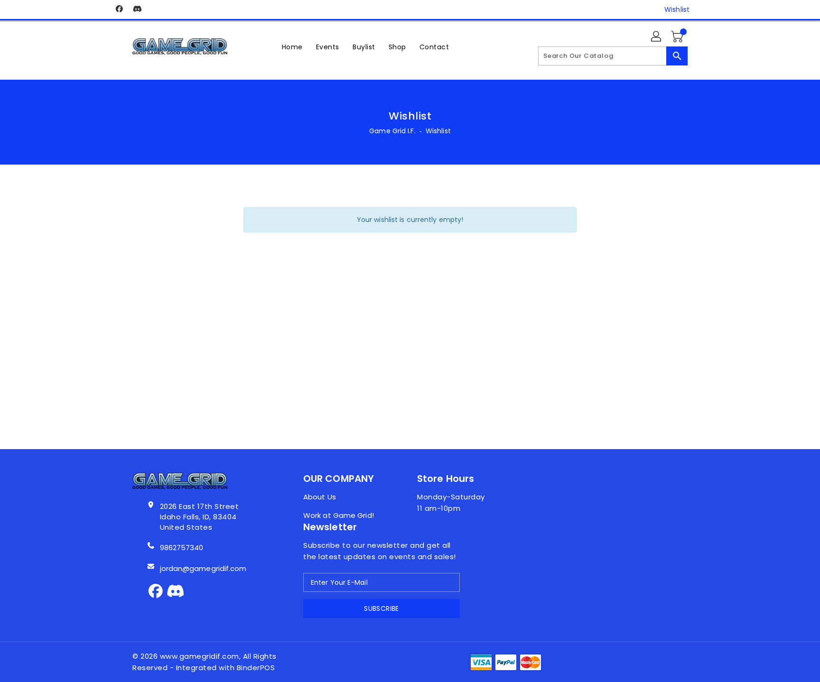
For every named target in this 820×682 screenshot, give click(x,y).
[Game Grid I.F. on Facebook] (119, 9)
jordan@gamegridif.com (203, 568)
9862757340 (182, 548)
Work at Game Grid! (338, 515)
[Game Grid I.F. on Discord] (137, 9)
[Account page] (656, 37)
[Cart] (678, 37)
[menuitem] (292, 46)
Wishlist (677, 9)
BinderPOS (256, 668)
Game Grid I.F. (392, 131)
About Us (319, 497)
